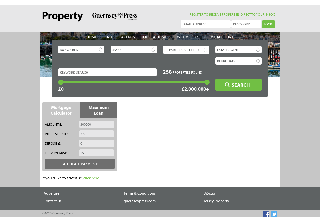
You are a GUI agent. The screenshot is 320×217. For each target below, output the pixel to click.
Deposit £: (53, 143)
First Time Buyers (189, 36)
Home (91, 36)
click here (91, 177)
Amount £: (53, 124)
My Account (222, 36)
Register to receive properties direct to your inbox (232, 14)
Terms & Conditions (140, 193)
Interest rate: (56, 134)
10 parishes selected (182, 50)
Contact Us (53, 200)
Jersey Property (216, 200)
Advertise (52, 193)
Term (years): (56, 153)
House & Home (154, 36)
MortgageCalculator (61, 110)
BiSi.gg (209, 193)
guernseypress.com (140, 200)
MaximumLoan (99, 110)
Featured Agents (119, 36)
